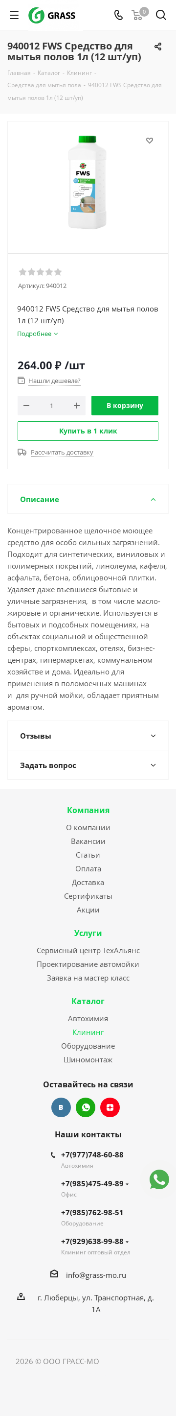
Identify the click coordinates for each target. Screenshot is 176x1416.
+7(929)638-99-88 (92, 1241)
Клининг (88, 1032)
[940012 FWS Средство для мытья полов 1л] (88, 183)
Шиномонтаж (88, 1059)
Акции (88, 909)
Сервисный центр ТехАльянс (88, 950)
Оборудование (88, 1046)
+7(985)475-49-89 (92, 1183)
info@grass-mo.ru (96, 1275)
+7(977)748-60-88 (92, 1154)
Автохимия (88, 1018)
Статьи (88, 855)
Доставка (88, 882)
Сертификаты (88, 896)
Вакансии (88, 841)
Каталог (88, 1001)
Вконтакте (61, 1107)
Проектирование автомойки (88, 964)
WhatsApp (85, 1107)
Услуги (88, 933)
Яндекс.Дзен (110, 1107)
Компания (88, 810)
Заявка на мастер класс (88, 978)
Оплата (88, 868)
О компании (88, 827)
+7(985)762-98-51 (92, 1212)
